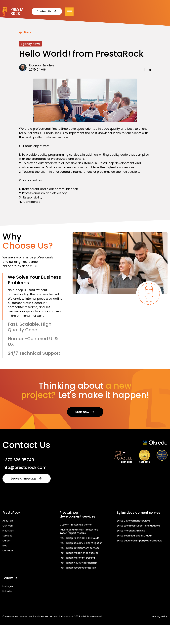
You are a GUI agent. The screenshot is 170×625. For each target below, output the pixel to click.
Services (7, 535)
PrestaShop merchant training (77, 557)
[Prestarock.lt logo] (12, 11)
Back (27, 32)
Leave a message (24, 479)
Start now (82, 412)
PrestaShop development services (79, 548)
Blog (4, 545)
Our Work (7, 525)
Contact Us (44, 11)
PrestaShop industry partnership (78, 562)
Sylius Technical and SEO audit (134, 535)
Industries (8, 530)
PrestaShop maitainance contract (79, 552)
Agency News (30, 44)
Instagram (8, 586)
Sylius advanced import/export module (139, 540)
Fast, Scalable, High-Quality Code (31, 327)
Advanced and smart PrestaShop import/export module (79, 531)
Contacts (7, 550)
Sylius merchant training (131, 530)
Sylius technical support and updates (138, 525)
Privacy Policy (160, 616)
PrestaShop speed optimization (78, 567)
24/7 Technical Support (34, 353)
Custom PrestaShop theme (76, 524)
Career (6, 540)
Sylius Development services (133, 520)
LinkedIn (7, 591)
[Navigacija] (69, 11)
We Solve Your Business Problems (34, 280)
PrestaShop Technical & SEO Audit (79, 538)
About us (7, 520)
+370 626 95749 (18, 460)
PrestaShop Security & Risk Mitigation (81, 543)
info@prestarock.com (24, 467)
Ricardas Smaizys (41, 65)
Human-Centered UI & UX (33, 341)
